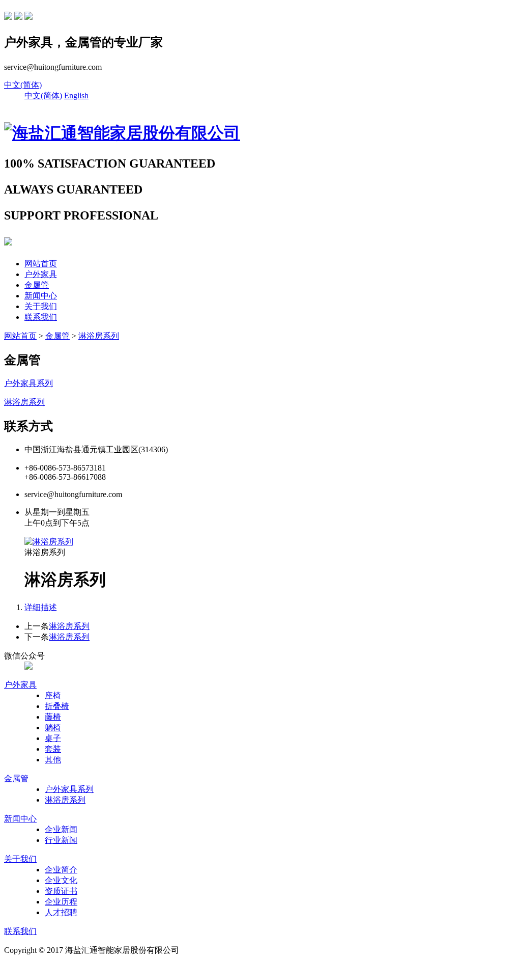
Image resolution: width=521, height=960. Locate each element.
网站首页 (40, 263)
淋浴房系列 (98, 336)
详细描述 (40, 607)
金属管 (36, 285)
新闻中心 (40, 295)
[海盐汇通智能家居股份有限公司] (122, 133)
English (76, 95)
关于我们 (40, 306)
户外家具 (40, 274)
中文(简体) (23, 84)
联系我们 (40, 317)
